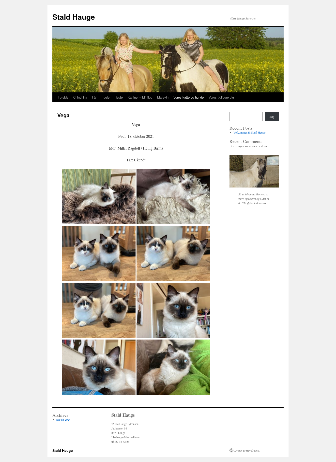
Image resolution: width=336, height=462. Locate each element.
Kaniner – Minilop (140, 97)
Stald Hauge (73, 16)
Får (94, 97)
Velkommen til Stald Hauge (249, 132)
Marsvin (162, 97)
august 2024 (63, 419)
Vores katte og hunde (188, 97)
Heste (118, 97)
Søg (272, 117)
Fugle (105, 97)
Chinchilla (80, 97)
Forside (63, 97)
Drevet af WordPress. (247, 450)
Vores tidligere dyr (221, 97)
